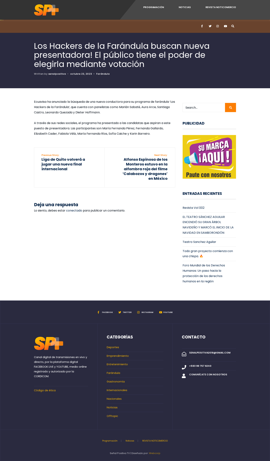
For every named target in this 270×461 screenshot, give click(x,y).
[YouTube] (225, 26)
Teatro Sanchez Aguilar (199, 242)
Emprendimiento (118, 356)
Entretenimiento (117, 364)
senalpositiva (57, 74)
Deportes (113, 347)
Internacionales (117, 390)
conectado (74, 210)
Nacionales (114, 399)
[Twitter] (209, 26)
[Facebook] (202, 26)
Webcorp (154, 453)
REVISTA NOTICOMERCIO (221, 7)
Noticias (185, 7)
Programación (153, 7)
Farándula (103, 74)
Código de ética (45, 390)
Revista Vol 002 (193, 208)
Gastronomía (116, 381)
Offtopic (112, 416)
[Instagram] (217, 26)
